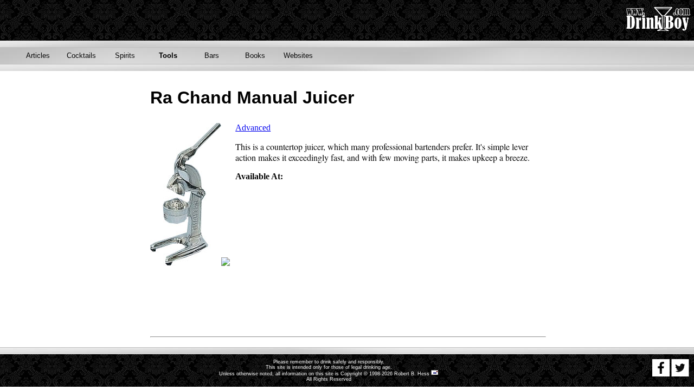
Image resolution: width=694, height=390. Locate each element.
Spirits (125, 55)
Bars (211, 55)
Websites (298, 55)
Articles (38, 55)
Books (255, 55)
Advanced (253, 127)
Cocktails (81, 55)
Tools (168, 55)
